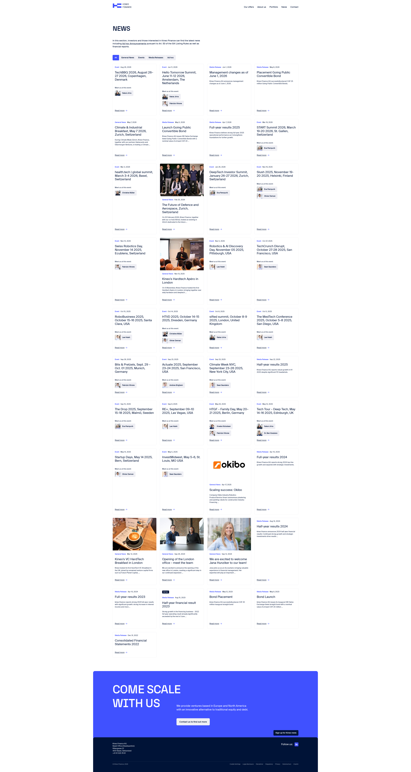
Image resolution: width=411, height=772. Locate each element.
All (116, 57)
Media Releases (156, 57)
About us (261, 7)
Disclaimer (259, 764)
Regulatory (269, 764)
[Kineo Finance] (122, 5)
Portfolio (274, 7)
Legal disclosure (248, 764)
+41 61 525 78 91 (119, 753)
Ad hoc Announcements (134, 43)
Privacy (277, 764)
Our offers (249, 7)
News (284, 7)
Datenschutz (286, 764)
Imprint (295, 764)
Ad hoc (170, 57)
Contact (294, 7)
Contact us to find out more (193, 721)
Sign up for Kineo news (285, 733)
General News (127, 57)
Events (141, 57)
